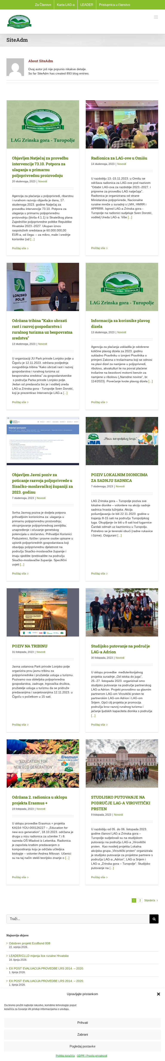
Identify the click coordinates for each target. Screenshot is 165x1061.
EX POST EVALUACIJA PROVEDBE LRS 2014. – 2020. (46, 968)
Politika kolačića (65, 1055)
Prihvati (82, 1022)
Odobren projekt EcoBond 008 (29, 943)
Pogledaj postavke (82, 1046)
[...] (32, 239)
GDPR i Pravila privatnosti (92, 1055)
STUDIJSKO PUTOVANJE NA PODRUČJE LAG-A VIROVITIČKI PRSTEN (120, 803)
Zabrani (82, 1034)
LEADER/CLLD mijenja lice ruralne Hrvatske (39, 955)
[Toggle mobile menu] (156, 17)
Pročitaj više (19, 248)
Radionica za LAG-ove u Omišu (119, 158)
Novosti (42, 181)
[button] (158, 994)
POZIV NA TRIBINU (29, 646)
